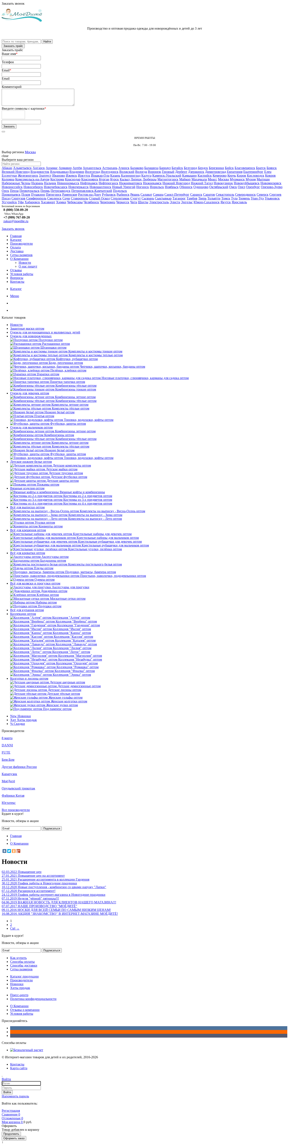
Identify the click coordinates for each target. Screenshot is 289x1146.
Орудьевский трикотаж (18, 788)
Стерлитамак (120, 198)
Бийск (229, 168)
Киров (241, 175)
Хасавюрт (48, 202)
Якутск (225, 202)
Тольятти (213, 198)
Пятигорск (53, 194)
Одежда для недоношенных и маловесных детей (45, 332)
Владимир (76, 171)
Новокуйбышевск (247, 183)
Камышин (189, 175)
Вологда (141, 171)
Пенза (14, 191)
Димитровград (215, 171)
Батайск (177, 168)
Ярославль (239, 202)
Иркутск (84, 175)
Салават (146, 194)
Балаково (136, 168)
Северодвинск (245, 194)
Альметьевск (22, 168)
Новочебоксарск (55, 187)
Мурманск (237, 179)
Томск (225, 198)
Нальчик (50, 183)
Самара (158, 194)
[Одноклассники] (14, 851)
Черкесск (122, 202)
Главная (16, 236)
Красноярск (89, 179)
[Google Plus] (18, 851)
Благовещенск (245, 168)
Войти (7, 1092)
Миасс (212, 179)
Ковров (270, 175)
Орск (5, 191)
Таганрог (179, 198)
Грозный (168, 171)
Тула (234, 198)
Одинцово (200, 187)
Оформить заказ (14, 1138)
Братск (261, 168)
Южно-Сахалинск (207, 202)
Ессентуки (9, 175)
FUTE (6, 752)
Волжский (126, 171)
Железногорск (28, 175)
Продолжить (11, 1133)
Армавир (65, 168)
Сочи (66, 198)
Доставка (16, 251)
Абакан (7, 168)
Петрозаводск (60, 191)
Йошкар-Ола (100, 175)
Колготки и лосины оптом (29, 678)
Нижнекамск (152, 183)
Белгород (190, 168)
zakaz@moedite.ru (15, 221)
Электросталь (159, 202)
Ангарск (39, 168)
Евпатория (234, 171)
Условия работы (21, 274)
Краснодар (72, 179)
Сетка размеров (21, 255)
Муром (251, 179)
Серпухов (18, 198)
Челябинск (91, 202)
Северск (262, 194)
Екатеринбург (253, 171)
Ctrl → (14, 928)
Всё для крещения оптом (28, 530)
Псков (25, 194)
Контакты (17, 281)
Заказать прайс (13, 46)
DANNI (7, 745)
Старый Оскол (99, 198)
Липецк (136, 179)
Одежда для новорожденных (31, 336)
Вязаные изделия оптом (27, 488)
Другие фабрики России (19, 767)
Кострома (57, 179)
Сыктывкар (163, 198)
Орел (241, 187)
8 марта (7, 738)
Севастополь (225, 194)
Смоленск (54, 198)
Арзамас (52, 168)
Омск (233, 187)
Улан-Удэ (257, 198)
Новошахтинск (100, 187)
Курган (104, 179)
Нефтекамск (89, 183)
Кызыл (125, 179)
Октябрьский (218, 187)
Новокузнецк (223, 183)
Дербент (181, 171)
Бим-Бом (8, 759)
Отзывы (16, 270)
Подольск (120, 191)
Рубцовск (109, 194)
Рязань (135, 194)
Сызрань (148, 198)
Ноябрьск (172, 187)
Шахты (143, 202)
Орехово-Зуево (271, 187)
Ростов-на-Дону (89, 194)
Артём (77, 168)
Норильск (157, 187)
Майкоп (185, 179)
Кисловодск (255, 175)
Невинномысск (68, 183)
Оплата (15, 247)
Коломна (8, 179)
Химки (61, 202)
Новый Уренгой (123, 187)
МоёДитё (8, 781)
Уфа (21, 202)
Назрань (37, 183)
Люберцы (150, 179)
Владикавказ (59, 171)
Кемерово (220, 175)
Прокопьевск (11, 194)
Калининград (130, 175)
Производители (21, 243)
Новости (25, 262)
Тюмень (244, 198)
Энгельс (187, 202)
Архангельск (92, 168)
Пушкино (38, 194)
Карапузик (9, 774)
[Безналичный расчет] (26, 1050)
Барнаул (165, 168)
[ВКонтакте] (4, 851)
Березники (216, 168)
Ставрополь (79, 198)
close (5, 156)
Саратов (209, 194)
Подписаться (51, 828)
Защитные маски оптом (27, 328)
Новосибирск (33, 187)
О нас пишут (28, 266)
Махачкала (199, 179)
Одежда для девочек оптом (29, 393)
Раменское (69, 194)
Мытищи (263, 179)
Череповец (107, 202)
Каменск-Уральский (166, 175)
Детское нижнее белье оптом (31, 461)
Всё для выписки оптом (27, 507)
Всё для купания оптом (27, 610)
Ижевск (71, 175)
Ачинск (123, 168)
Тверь (202, 198)
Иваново (58, 175)
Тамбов (192, 198)
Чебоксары (75, 202)
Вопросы (16, 278)
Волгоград (92, 171)
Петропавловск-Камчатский (91, 191)
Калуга (146, 175)
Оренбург (253, 187)
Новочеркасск (78, 187)
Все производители (16, 810)
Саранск (196, 194)
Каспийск (205, 175)
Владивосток (39, 171)
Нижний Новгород (176, 183)
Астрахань (109, 168)
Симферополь (36, 198)
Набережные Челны (16, 183)
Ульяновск (272, 198)
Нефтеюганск (108, 183)
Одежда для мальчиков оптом (31, 427)
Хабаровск (32, 202)
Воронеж (154, 171)
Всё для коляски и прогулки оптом (35, 583)
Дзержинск (196, 171)
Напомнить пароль (15, 1096)
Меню (14, 296)
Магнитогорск (167, 179)
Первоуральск (29, 191)
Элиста (175, 202)
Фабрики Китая (13, 795)
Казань (115, 175)
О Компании (19, 259)
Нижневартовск (130, 183)
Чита (133, 202)
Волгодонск (109, 171)
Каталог (16, 240)
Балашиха (151, 168)
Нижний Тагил (202, 183)
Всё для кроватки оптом (27, 553)
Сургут (135, 198)
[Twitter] (9, 851)
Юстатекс (9, 803)
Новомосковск (270, 183)
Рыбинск (123, 194)
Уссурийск (9, 202)
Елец (267, 171)
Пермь (45, 191)
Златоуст (45, 175)
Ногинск (142, 187)
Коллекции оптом (23, 614)
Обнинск (186, 187)
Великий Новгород (16, 171)
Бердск (203, 168)
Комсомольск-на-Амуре (32, 179)
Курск (114, 179)
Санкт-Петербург (176, 194)
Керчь (231, 175)
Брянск (272, 168)
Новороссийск (12, 187)
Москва (30, 152)
